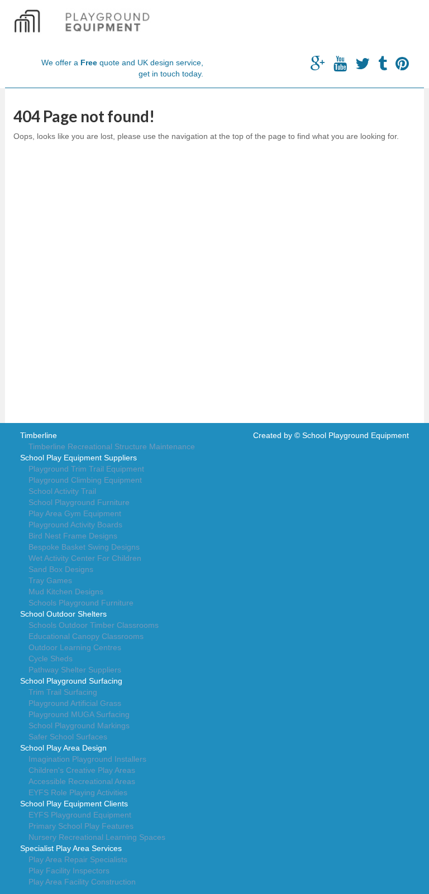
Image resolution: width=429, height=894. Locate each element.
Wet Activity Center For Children (84, 558)
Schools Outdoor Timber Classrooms (93, 625)
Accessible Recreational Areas (81, 781)
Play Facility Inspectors (68, 870)
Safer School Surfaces (67, 736)
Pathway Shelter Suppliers (74, 669)
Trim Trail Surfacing (62, 692)
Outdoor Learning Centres (74, 647)
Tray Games (50, 580)
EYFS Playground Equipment (79, 814)
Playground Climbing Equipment (85, 479)
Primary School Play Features (81, 825)
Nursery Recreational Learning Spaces (96, 837)
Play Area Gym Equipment (74, 513)
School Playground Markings (79, 725)
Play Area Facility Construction (82, 881)
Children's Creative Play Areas (81, 770)
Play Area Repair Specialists (77, 859)
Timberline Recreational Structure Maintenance (111, 446)
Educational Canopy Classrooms (86, 636)
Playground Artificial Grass (74, 703)
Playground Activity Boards (75, 524)
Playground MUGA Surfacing (79, 714)
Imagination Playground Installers (87, 758)
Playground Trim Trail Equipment (86, 468)
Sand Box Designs (60, 569)
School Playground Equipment (355, 435)
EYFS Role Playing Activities (77, 792)
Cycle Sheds (50, 658)
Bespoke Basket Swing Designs (84, 546)
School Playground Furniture (79, 502)
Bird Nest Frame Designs (72, 535)
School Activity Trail (62, 491)
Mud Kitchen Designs (65, 591)
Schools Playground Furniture (81, 602)
